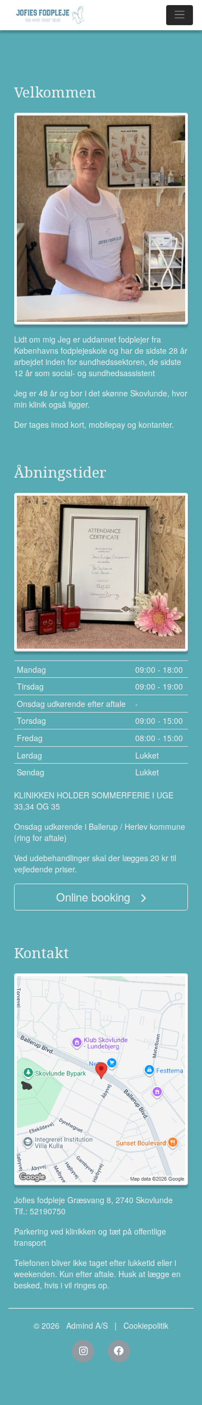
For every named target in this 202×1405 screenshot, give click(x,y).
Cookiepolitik (145, 1325)
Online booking (95, 897)
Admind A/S (87, 1325)
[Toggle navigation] (180, 15)
